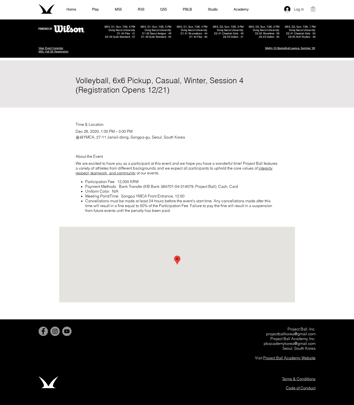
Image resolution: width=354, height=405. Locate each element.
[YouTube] (67, 331)
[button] (313, 8)
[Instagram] (55, 331)
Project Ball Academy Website (289, 357)
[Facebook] (43, 331)
